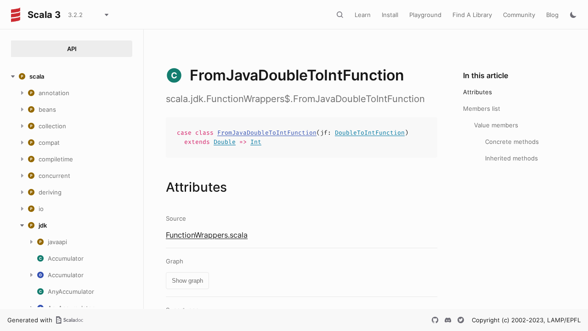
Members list (481, 108)
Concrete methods (512, 141)
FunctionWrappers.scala (207, 235)
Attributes (477, 92)
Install (390, 14)
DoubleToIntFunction (370, 133)
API (72, 48)
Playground (425, 14)
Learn (363, 14)
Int (255, 142)
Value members (496, 125)
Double (225, 142)
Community (519, 14)
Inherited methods (511, 158)
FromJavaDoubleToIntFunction (267, 133)
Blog (552, 14)
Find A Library (472, 14)
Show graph (187, 280)
